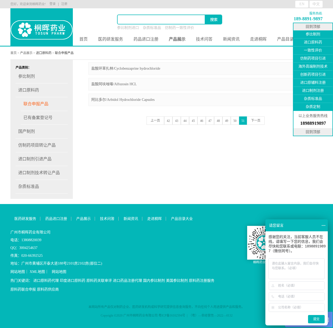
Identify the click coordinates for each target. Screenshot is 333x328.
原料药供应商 (48, 289)
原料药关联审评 (99, 281)
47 (210, 121)
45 (193, 121)
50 (234, 121)
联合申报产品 (64, 53)
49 (226, 121)
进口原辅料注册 (313, 82)
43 (176, 121)
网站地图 (17, 272)
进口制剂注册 (313, 91)
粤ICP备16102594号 (171, 315)
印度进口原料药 (72, 281)
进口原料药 (44, 53)
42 (168, 121)
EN (301, 4)
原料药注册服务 (201, 281)
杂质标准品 (152, 28)
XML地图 (37, 272)
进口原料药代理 (46, 281)
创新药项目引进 (313, 74)
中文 (316, 4)
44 (185, 121)
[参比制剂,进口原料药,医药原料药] (41, 23)
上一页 (155, 120)
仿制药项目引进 (313, 58)
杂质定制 (313, 107)
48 (218, 121)
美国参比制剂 (177, 281)
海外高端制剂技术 (313, 66)
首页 (83, 39)
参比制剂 (313, 34)
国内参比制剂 (154, 281)
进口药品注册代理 (127, 281)
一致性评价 (313, 50)
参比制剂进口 (128, 28)
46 (201, 121)
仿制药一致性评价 (179, 28)
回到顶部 (313, 27)
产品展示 (26, 53)
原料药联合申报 (23, 289)
